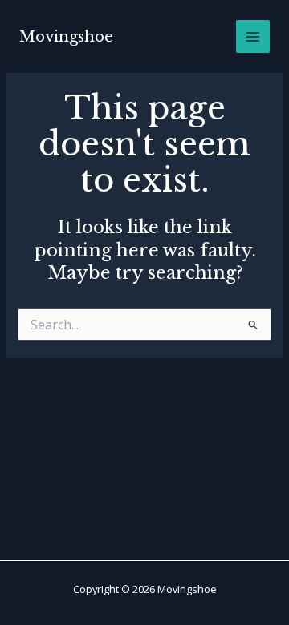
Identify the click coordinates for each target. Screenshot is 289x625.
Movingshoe (66, 36)
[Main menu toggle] (253, 37)
